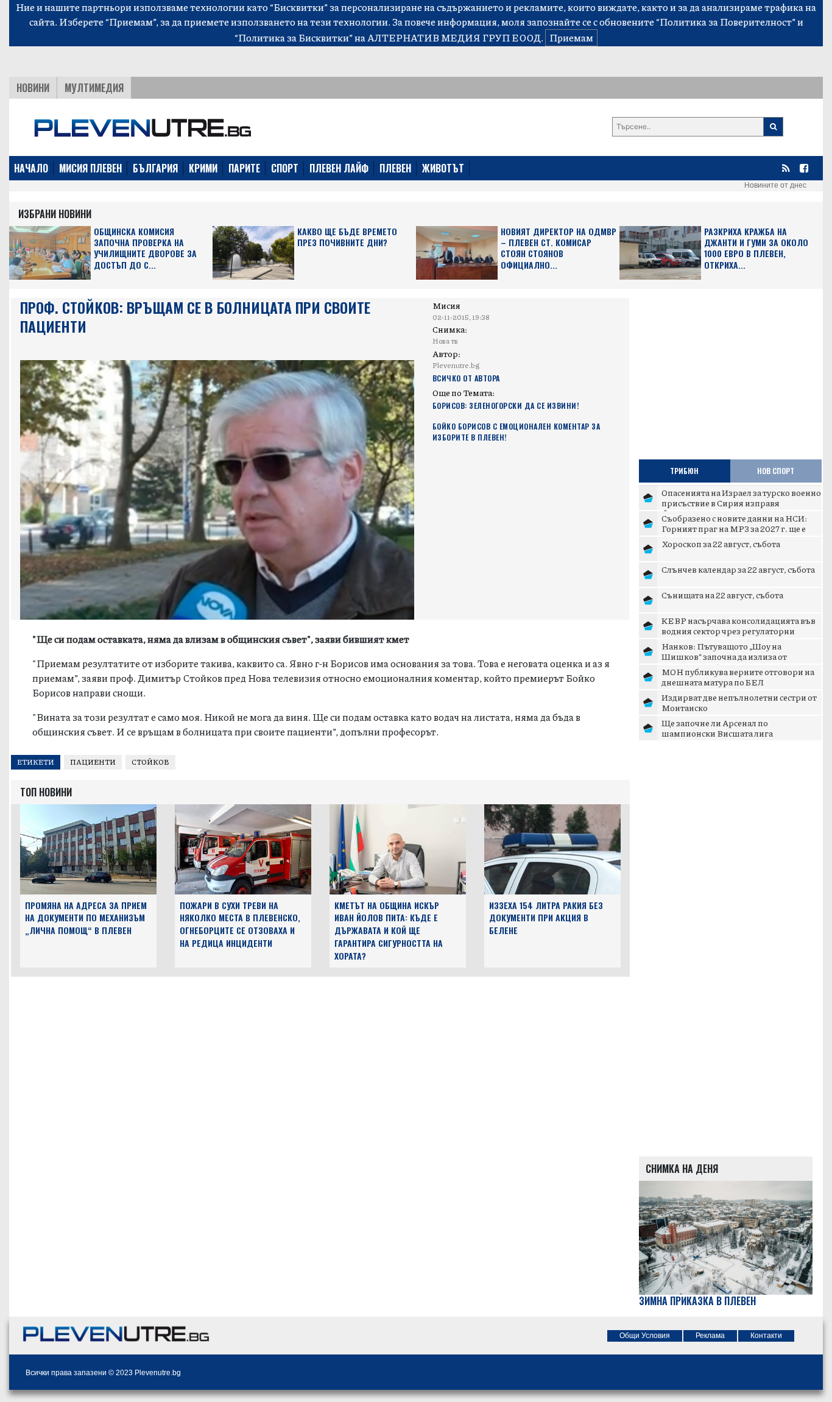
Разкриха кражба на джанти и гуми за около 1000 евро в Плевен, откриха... (756, 248)
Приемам (571, 37)
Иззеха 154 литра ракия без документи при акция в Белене (546, 918)
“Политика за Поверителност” (725, 22)
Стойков (150, 762)
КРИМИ (203, 168)
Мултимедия (94, 87)
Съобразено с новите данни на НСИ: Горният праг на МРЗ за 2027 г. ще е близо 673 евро (734, 528)
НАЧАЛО (31, 168)
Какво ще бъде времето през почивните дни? (347, 237)
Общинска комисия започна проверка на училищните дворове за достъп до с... (145, 248)
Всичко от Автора (466, 378)
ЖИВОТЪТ (443, 168)
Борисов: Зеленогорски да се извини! (505, 405)
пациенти (93, 762)
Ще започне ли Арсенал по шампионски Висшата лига (717, 728)
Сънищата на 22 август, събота (722, 595)
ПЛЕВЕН (395, 168)
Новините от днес (775, 185)
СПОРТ (284, 168)
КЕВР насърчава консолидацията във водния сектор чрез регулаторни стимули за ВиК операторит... (738, 631)
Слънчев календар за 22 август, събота (738, 569)
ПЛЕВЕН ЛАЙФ (338, 168)
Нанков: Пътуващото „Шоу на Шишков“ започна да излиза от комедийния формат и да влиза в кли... (740, 656)
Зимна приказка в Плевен (697, 1301)
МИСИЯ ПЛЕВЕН (90, 168)
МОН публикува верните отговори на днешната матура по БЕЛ (737, 677)
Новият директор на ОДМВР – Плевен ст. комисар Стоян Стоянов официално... (558, 248)
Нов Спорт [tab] (775, 471)
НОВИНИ (32, 87)
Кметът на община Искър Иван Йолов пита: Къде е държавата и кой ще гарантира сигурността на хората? (388, 930)
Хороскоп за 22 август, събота (720, 543)
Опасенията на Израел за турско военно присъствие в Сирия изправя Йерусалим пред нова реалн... (741, 503)
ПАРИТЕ (244, 168)
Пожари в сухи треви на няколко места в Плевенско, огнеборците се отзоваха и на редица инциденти (240, 924)
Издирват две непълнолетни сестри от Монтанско (739, 702)
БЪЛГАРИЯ (155, 168)
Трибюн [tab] (684, 471)
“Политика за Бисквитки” (293, 37)
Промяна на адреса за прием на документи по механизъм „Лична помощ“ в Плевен (86, 918)
